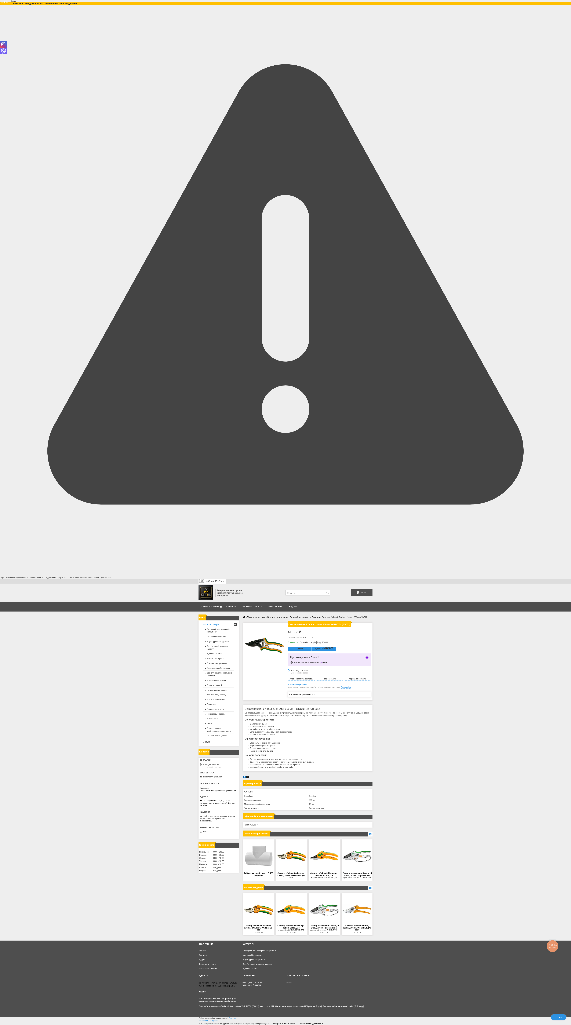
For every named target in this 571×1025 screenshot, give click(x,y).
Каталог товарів (210, 607)
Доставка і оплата (252, 607)
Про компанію (275, 607)
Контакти (231, 607)
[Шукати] (327, 592)
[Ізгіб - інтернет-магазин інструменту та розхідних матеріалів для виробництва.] (206, 593)
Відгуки (293, 607)
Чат (561, 1017)
